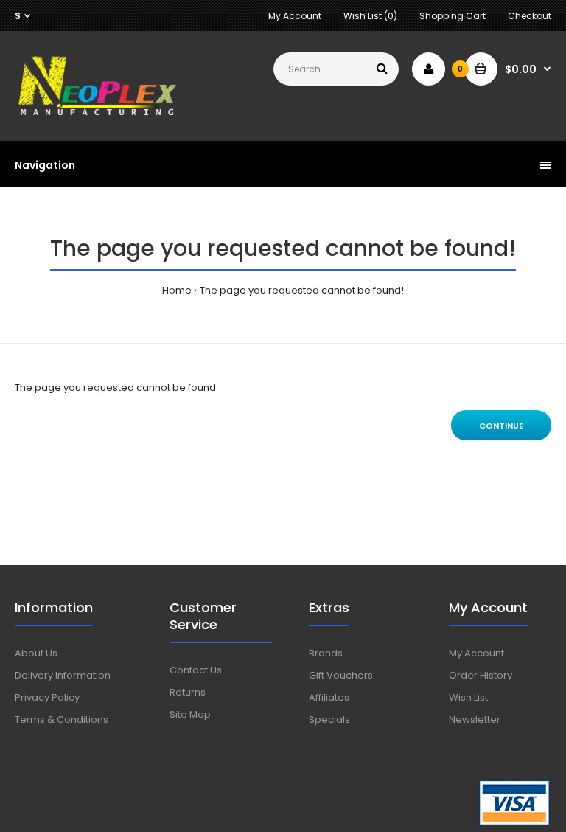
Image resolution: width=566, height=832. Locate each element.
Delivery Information (63, 675)
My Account (294, 16)
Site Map (190, 714)
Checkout (529, 16)
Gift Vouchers (341, 675)
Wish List (468, 697)
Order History (480, 675)
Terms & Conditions (61, 720)
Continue (501, 425)
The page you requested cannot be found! (302, 290)
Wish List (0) (370, 16)
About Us (36, 653)
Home (177, 290)
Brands (326, 653)
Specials (329, 720)
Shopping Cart (452, 16)
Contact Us (196, 670)
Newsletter (474, 720)
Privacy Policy (47, 697)
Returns (188, 692)
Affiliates (329, 697)
